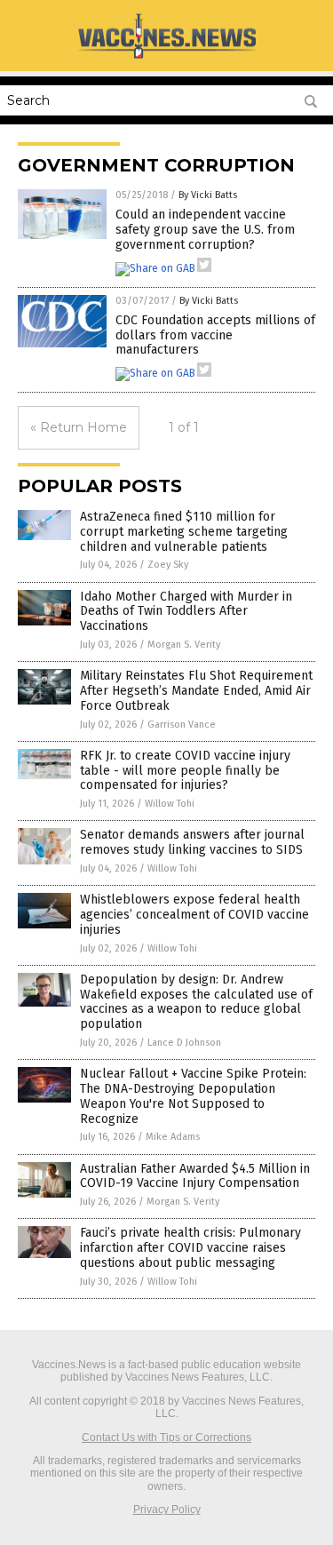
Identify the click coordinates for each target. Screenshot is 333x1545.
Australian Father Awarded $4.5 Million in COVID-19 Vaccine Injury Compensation (195, 1176)
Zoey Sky (167, 564)
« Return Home (78, 427)
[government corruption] (167, 58)
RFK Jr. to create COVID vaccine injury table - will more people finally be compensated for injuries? (185, 770)
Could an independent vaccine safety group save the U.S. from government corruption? (205, 229)
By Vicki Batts (207, 195)
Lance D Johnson (184, 1042)
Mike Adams (173, 1137)
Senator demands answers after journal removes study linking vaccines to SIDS (192, 842)
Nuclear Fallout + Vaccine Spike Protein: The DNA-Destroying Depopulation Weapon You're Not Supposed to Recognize (193, 1096)
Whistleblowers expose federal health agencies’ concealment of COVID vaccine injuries (194, 914)
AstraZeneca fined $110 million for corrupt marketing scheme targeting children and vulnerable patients (184, 531)
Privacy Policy (167, 1509)
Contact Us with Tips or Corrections (166, 1437)
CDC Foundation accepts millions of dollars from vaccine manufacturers (215, 335)
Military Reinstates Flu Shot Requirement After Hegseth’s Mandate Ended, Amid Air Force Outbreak (196, 690)
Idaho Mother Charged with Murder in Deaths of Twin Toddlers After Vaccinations (186, 611)
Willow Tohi (169, 803)
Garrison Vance (181, 724)
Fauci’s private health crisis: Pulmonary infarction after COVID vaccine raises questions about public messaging (190, 1247)
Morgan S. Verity (183, 644)
